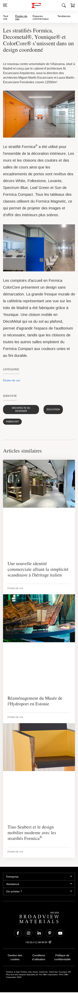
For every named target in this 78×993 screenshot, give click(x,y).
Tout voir (5, 17)
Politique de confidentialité (62, 948)
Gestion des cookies (15, 946)
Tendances (64, 16)
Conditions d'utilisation (39, 948)
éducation (46, 408)
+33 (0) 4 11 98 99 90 (36, 933)
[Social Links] (17, 924)
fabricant (11, 418)
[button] (72, 5)
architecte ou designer (18, 408)
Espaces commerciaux (41, 17)
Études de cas (21, 17)
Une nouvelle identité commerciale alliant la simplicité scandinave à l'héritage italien (36, 566)
